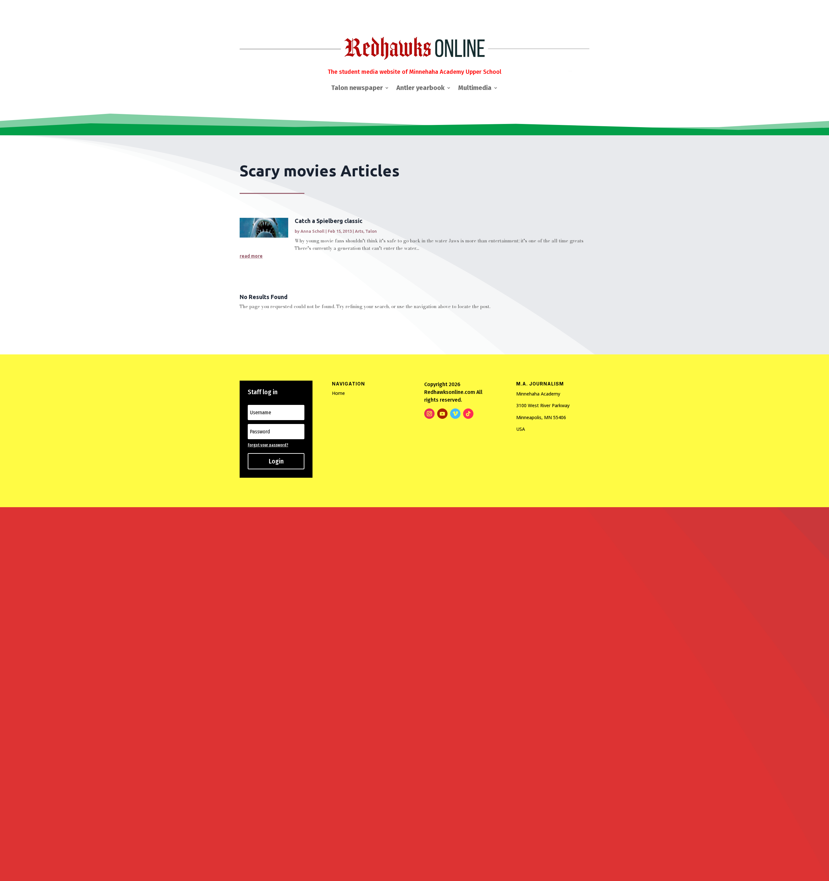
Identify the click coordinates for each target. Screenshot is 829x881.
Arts (359, 231)
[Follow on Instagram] (429, 413)
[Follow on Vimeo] (455, 413)
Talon (371, 231)
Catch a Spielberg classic (328, 220)
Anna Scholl (312, 231)
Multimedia (475, 88)
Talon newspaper (357, 88)
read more (251, 256)
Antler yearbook (420, 88)
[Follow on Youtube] (442, 413)
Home (338, 393)
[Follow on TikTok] (468, 413)
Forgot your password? (268, 445)
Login (276, 461)
